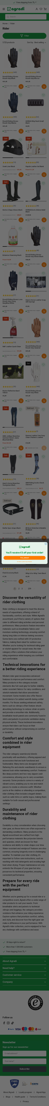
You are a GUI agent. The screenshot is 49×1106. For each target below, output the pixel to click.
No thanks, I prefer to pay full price (24, 561)
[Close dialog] (46, 544)
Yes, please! (24, 558)
